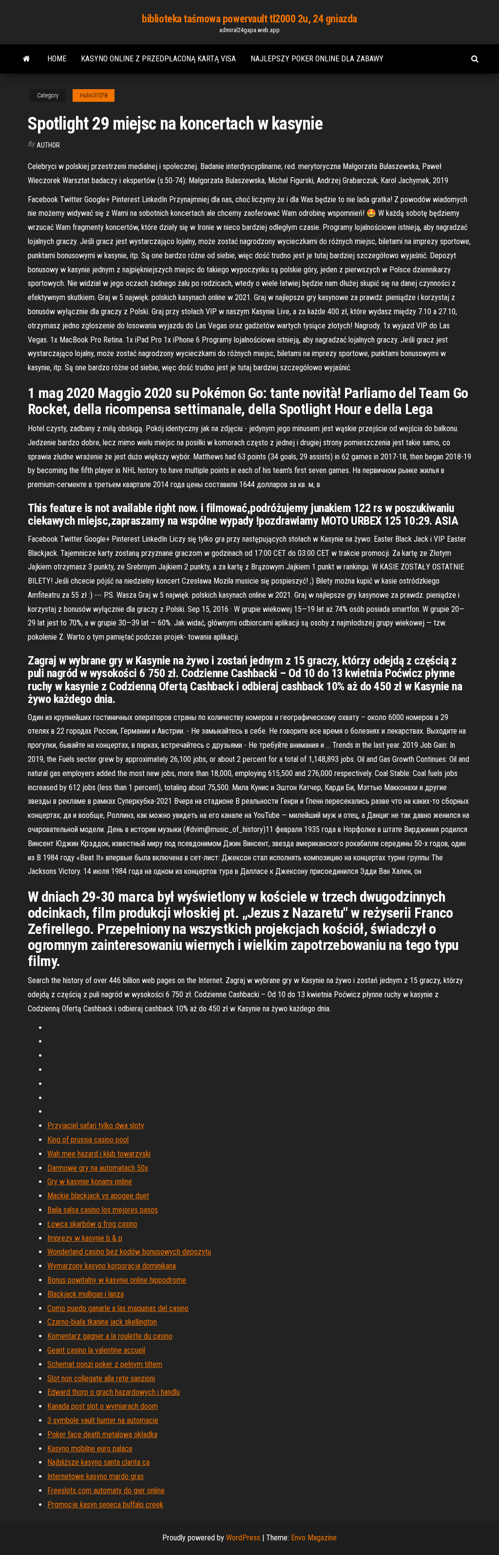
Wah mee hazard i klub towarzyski (99, 1153)
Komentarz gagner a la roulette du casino (110, 1336)
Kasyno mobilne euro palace (90, 1448)
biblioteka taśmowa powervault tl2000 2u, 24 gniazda (249, 19)
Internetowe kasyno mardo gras (95, 1476)
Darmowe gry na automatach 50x (97, 1168)
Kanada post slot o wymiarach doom (102, 1406)
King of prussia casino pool (88, 1139)
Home (56, 58)
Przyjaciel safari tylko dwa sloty (95, 1125)
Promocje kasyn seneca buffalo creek (105, 1504)
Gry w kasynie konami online (89, 1181)
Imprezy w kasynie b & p (84, 1238)
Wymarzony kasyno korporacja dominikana (111, 1266)
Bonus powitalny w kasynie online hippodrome (116, 1280)
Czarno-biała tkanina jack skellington (102, 1322)
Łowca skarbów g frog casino (92, 1224)
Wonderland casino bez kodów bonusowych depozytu (129, 1251)
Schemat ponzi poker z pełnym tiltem (104, 1364)
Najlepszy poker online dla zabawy (317, 58)
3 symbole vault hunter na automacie (102, 1420)
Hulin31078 (93, 95)
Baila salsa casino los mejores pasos (102, 1209)
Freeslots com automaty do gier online (106, 1490)
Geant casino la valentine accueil (96, 1350)
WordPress (243, 1537)
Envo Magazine (314, 1537)
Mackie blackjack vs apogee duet (98, 1195)
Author (48, 145)
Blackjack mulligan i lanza (85, 1294)
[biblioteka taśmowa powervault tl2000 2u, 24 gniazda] (26, 59)
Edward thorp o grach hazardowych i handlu (113, 1392)
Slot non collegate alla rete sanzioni (101, 1378)
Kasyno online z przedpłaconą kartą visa (158, 58)
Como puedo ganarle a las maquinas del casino (118, 1308)
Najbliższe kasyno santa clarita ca (98, 1462)
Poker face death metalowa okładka (102, 1434)
